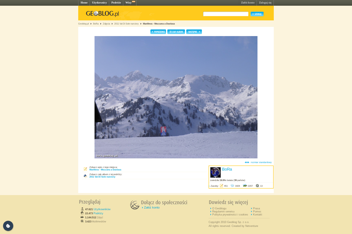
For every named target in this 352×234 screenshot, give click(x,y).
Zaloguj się (265, 2)
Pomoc (257, 211)
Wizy (128, 2)
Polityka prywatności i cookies (230, 214)
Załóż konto (248, 2)
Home (84, 2)
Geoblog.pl (83, 23)
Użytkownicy (99, 2)
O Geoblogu (219, 208)
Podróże (116, 2)
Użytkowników (102, 209)
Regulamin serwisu (223, 211)
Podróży (98, 213)
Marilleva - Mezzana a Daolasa (159, 23)
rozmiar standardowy (261, 162)
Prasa (256, 208)
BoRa (96, 23)
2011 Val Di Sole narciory (126, 23)
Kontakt (257, 214)
